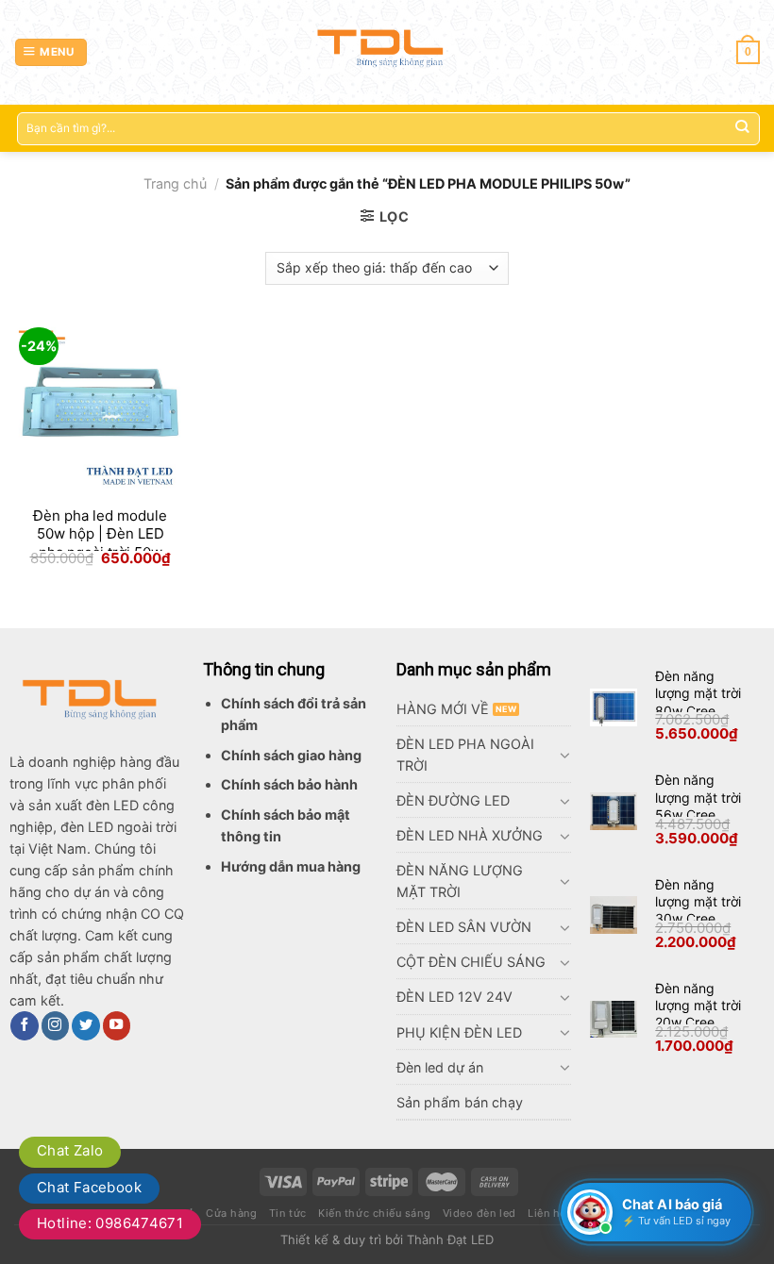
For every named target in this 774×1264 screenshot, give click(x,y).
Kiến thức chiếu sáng (374, 1213)
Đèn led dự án (439, 1067)
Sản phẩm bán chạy (459, 1102)
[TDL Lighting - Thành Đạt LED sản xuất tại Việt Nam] (387, 52)
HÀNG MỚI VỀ (442, 709)
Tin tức (288, 1213)
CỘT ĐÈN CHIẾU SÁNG (471, 962)
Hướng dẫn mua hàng (291, 866)
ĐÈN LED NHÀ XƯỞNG (469, 835)
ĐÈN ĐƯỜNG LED (453, 800)
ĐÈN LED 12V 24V (454, 997)
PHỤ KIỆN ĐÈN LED (459, 1032)
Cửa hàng (231, 1213)
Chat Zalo (70, 1150)
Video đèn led (479, 1213)
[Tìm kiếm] (741, 128)
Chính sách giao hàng (291, 755)
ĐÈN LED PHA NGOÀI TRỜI (465, 754)
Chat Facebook (89, 1187)
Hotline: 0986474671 (110, 1223)
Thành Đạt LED (450, 1239)
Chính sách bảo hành (289, 784)
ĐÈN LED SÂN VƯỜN (463, 927)
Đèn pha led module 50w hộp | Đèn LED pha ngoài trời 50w (100, 534)
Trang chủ (175, 183)
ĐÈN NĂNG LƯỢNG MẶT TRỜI (459, 881)
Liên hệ (547, 1213)
